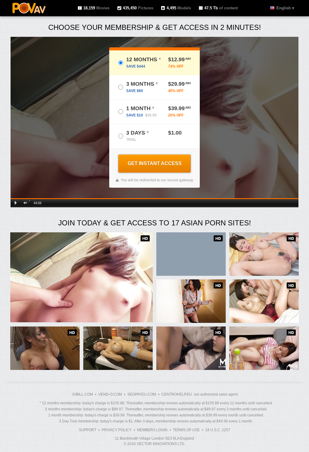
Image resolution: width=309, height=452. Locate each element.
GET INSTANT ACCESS (155, 163)
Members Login (152, 430)
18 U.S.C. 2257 (217, 430)
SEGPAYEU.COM (141, 394)
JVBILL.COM (82, 394)
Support (87, 430)
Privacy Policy (117, 430)
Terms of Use (186, 430)
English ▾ (285, 8)
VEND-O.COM (110, 394)
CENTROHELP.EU (176, 394)
